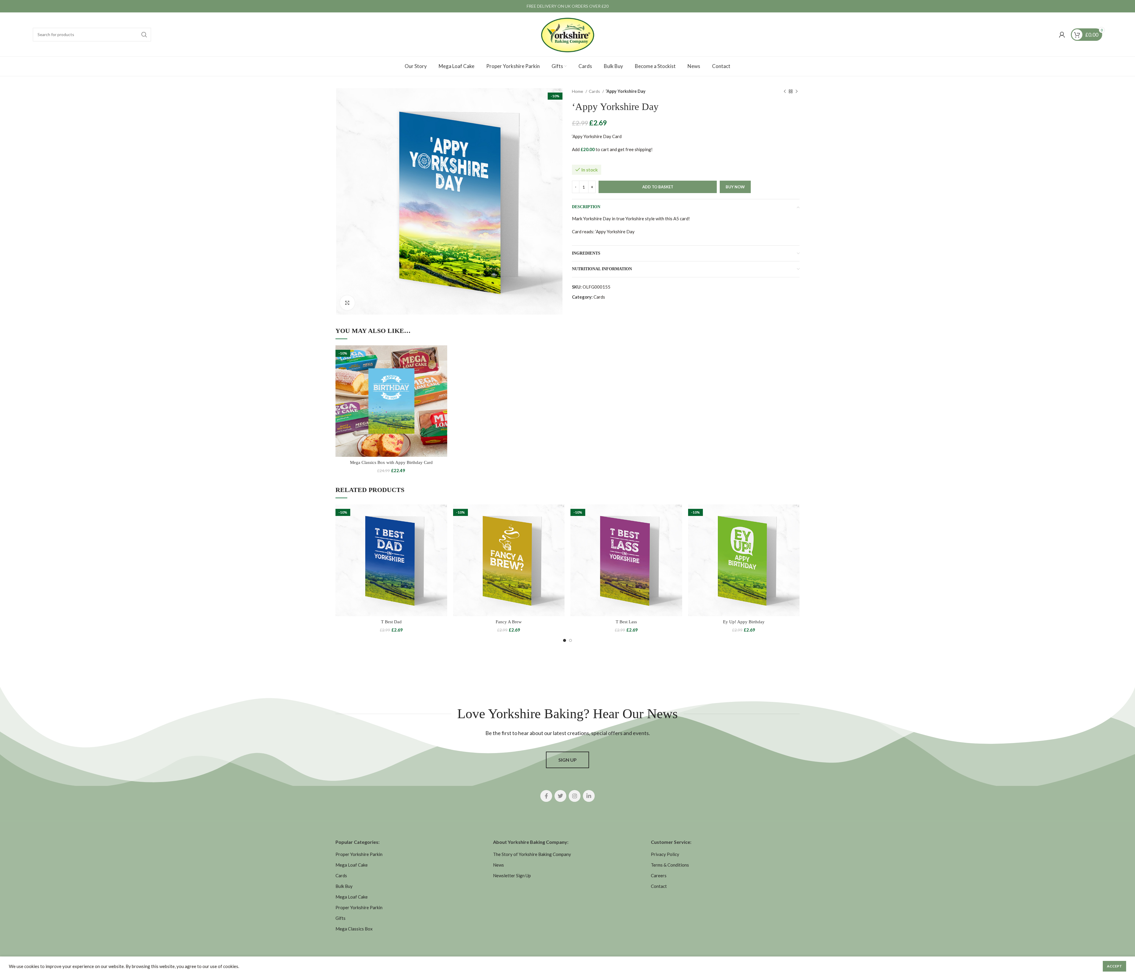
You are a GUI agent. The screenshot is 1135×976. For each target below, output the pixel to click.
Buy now (735, 186)
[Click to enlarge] (347, 302)
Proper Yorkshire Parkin (358, 854)
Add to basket (657, 186)
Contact (659, 886)
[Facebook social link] (546, 796)
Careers (659, 875)
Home (578, 91)
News (498, 864)
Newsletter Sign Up (512, 875)
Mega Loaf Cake (351, 864)
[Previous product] (785, 91)
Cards (595, 91)
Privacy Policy (665, 854)
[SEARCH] (144, 34)
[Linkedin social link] (589, 796)
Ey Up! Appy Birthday (744, 621)
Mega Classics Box (354, 928)
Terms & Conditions (670, 864)
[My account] (1062, 35)
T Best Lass (626, 621)
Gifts (340, 918)
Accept (1114, 966)
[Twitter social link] (560, 796)
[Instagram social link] (575, 796)
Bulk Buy (344, 886)
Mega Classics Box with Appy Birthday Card (391, 462)
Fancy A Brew (509, 621)
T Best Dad (391, 621)
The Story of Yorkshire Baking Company (532, 854)
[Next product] (797, 91)
